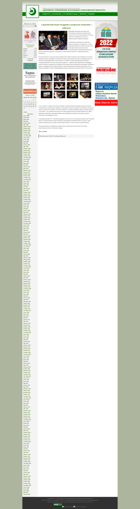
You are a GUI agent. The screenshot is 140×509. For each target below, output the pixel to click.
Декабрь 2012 (26, 414)
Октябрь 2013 (26, 396)
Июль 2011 (26, 445)
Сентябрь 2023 (27, 179)
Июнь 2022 (26, 206)
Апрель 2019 (26, 275)
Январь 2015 (26, 368)
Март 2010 (25, 474)
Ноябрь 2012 (26, 416)
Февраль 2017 (27, 323)
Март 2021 (25, 234)
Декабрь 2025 (26, 130)
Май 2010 (25, 470)
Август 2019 (26, 268)
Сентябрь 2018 (27, 288)
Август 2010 (26, 465)
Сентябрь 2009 (27, 485)
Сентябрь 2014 (27, 376)
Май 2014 (25, 383)
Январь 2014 (26, 390)
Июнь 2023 (26, 184)
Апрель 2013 (26, 407)
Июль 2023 (26, 183)
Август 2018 (26, 290)
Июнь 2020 (26, 250)
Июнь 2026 (26, 119)
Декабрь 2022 (26, 195)
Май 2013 (25, 405)
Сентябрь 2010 (27, 463)
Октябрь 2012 (26, 417)
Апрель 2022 (26, 210)
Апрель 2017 (26, 319)
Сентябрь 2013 (27, 398)
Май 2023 (25, 186)
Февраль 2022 (27, 214)
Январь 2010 (26, 478)
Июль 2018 (26, 292)
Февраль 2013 (27, 410)
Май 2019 (25, 274)
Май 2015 (25, 361)
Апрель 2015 (26, 363)
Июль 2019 (26, 270)
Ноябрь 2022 (26, 197)
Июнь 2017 (26, 316)
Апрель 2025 (26, 144)
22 (33, 104)
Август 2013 (26, 399)
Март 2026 (25, 124)
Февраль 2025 (27, 148)
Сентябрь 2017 (27, 310)
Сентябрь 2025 (27, 135)
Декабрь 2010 (26, 458)
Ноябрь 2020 (26, 241)
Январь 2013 (26, 412)
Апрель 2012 (26, 428)
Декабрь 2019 (26, 261)
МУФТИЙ (83, 14)
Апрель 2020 (26, 254)
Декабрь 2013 (26, 392)
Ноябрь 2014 (26, 372)
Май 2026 (25, 121)
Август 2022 (26, 203)
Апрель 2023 (26, 188)
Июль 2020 (26, 248)
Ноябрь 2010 (26, 459)
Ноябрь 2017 (26, 306)
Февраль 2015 (27, 367)
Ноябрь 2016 (26, 328)
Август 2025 (26, 137)
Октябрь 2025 (26, 134)
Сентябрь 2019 (27, 266)
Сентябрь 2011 (27, 441)
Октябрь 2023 (26, 177)
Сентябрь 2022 (27, 201)
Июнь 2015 (26, 359)
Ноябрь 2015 (26, 350)
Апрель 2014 (26, 385)
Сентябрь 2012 (27, 419)
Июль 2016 (26, 336)
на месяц (30, 60)
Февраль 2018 (27, 301)
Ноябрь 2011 (26, 437)
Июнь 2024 (26, 163)
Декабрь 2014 (26, 370)
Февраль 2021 (27, 236)
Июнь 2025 (26, 141)
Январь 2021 (26, 237)
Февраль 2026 (27, 126)
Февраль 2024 (27, 170)
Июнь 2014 (26, 381)
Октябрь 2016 (26, 330)
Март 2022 (25, 212)
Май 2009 (25, 492)
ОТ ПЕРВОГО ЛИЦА (70, 14)
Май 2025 (25, 143)
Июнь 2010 (26, 469)
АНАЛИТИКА (56, 14)
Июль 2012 (26, 423)
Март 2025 (25, 146)
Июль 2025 (26, 139)
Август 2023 (26, 181)
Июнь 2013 (26, 403)
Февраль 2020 (27, 257)
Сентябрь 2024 (27, 157)
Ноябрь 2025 (26, 132)
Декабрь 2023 (26, 174)
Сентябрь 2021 (27, 223)
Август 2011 (26, 443)
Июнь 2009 (26, 490)
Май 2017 (25, 317)
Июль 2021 (26, 226)
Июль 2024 (26, 161)
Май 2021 (25, 230)
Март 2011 (25, 452)
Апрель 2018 (26, 297)
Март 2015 (25, 365)
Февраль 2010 (27, 476)
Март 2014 (25, 387)
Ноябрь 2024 (26, 154)
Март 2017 (25, 321)
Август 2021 (26, 225)
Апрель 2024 (26, 166)
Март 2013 (25, 408)
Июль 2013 (26, 401)
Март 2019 (25, 277)
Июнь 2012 (26, 425)
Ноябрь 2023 (26, 175)
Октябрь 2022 (26, 199)
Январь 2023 (26, 194)
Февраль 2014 (27, 388)
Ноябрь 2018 (26, 285)
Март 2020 (25, 255)
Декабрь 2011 (26, 436)
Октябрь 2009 (26, 483)
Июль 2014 (26, 379)
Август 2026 (26, 115)
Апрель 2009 (26, 494)
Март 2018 (25, 299)
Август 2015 (26, 356)
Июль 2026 (26, 117)
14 (31, 103)
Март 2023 (25, 190)
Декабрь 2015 (26, 348)
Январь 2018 (26, 303)
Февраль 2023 (27, 192)
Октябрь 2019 (26, 265)
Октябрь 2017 (26, 308)
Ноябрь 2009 (26, 481)
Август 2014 (26, 377)
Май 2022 (25, 208)
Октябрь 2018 (26, 286)
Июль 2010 (26, 467)
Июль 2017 (26, 314)
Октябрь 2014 (26, 374)
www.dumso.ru (81, 502)
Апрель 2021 (26, 232)
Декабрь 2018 (26, 283)
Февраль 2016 (27, 345)
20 (30, 104)
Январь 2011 (26, 456)
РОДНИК (91, 14)
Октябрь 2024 (26, 155)
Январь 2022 (26, 215)
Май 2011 (25, 448)
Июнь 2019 (26, 272)
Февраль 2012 (27, 432)
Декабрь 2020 (26, 239)
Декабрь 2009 (26, 479)
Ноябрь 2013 (26, 394)
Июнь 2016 (26, 337)
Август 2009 (26, 487)
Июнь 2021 (26, 228)
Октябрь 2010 (26, 461)
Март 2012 (25, 430)
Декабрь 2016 (26, 326)
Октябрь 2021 (26, 221)
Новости (62, 136)
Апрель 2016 (26, 341)
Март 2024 (25, 168)
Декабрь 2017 (26, 305)
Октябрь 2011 (26, 439)
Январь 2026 (26, 128)
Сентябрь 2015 (27, 354)
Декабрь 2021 (26, 217)
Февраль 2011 (26, 454)
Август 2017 (26, 312)
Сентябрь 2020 (27, 245)
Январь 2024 (26, 172)
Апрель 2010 (26, 472)
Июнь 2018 (26, 294)
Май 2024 (25, 165)
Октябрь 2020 (26, 243)
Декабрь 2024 (26, 152)
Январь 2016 (26, 346)
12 (28, 103)
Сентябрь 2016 (27, 332)
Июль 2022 (26, 204)
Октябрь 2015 (26, 352)
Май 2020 (25, 252)
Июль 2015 (26, 357)
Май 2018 (25, 296)
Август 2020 (26, 246)
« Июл (25, 112)
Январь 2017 (26, 325)
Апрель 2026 (26, 123)
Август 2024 (26, 159)
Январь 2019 (26, 281)
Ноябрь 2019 (26, 263)
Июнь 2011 (26, 447)
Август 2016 (26, 334)
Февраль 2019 (27, 279)
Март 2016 (25, 343)
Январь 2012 (26, 434)
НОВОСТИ (46, 14)
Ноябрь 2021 (26, 219)
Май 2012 (25, 427)
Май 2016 (25, 339)
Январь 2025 (26, 150)
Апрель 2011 (26, 450)
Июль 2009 (26, 488)
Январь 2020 (26, 259)
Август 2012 (26, 421)
